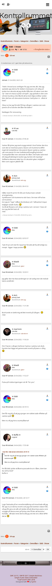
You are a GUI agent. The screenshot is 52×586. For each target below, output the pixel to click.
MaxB (16, 261)
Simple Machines (35, 576)
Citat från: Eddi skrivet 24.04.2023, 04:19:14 (15, 452)
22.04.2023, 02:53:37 (15, 238)
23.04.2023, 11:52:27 (15, 376)
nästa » (47, 49)
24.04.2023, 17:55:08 (15, 445)
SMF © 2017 (24, 576)
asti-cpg (23, 180)
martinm (18, 329)
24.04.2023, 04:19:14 (15, 407)
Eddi (12, 49)
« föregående (39, 49)
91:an (16, 128)
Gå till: (27, 549)
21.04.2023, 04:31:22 (12, 80)
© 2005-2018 (30, 580)
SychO (33, 582)
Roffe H (17, 434)
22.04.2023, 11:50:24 (15, 340)
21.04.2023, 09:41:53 (15, 186)
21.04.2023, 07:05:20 (15, 139)
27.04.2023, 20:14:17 (15, 498)
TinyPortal (21, 580)
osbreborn (24, 333)
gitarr (22, 266)
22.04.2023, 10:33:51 (15, 272)
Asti (15, 175)
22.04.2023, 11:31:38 (15, 306)
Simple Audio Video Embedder (26, 578)
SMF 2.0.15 (14, 576)
